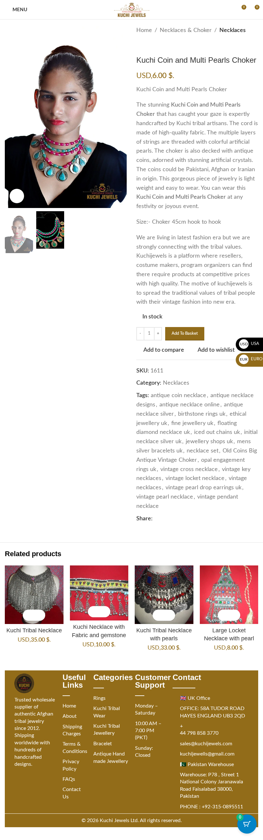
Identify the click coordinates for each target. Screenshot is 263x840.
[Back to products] (148, 45)
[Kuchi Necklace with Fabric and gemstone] (99, 592)
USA (249, 344)
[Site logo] (132, 9)
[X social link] (164, 519)
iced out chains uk (217, 432)
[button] (28, 615)
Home (144, 30)
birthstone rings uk (201, 414)
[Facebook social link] (156, 519)
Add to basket (185, 334)
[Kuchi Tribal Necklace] (34, 594)
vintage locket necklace (195, 478)
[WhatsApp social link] (187, 519)
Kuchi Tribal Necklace (34, 630)
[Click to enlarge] (17, 196)
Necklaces (232, 30)
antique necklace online (189, 405)
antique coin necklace (178, 395)
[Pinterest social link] (172, 519)
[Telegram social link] (195, 519)
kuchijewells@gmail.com (207, 753)
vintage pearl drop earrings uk (203, 488)
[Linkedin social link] (179, 519)
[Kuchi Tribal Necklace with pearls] (164, 594)
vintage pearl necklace (164, 497)
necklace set (202, 451)
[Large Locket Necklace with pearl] (229, 594)
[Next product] (155, 45)
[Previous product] (140, 45)
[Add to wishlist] (39, 615)
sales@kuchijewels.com (206, 743)
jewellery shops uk (209, 441)
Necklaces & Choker (186, 30)
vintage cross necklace (189, 469)
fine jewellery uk (192, 423)
